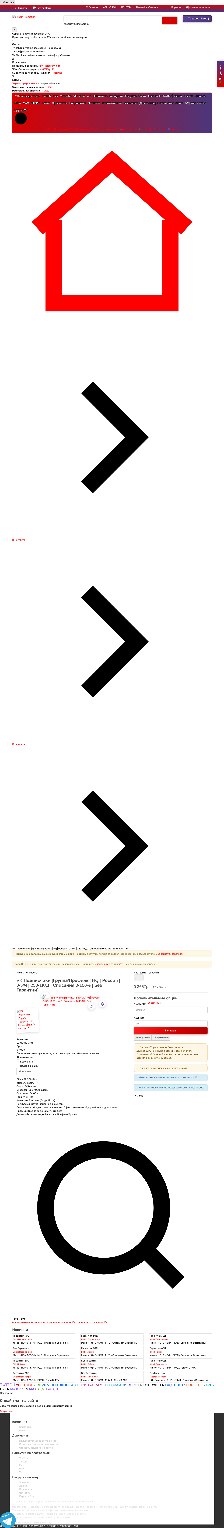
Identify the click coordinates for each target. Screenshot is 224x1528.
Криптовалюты (112, 100)
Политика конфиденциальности (38, 1441)
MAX (26, 100)
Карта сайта (26, 1493)
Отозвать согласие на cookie (36, 1445)
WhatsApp (147, 126)
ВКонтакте (100, 93)
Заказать (171, 1028)
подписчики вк (21, 1319)
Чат (40, 63)
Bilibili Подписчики (22, 1337)
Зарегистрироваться (24, 80)
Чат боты (94, 100)
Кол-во (139, 1015)
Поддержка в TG (63, 126)
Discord (189, 93)
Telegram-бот (52, 63)
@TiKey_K (48, 66)
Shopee (201, 93)
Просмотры (59, 100)
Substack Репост (157, 1374)
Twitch (46, 93)
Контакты (161, 126)
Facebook (154, 93)
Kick (55, 93)
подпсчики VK (99, 1319)
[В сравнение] (140, 975)
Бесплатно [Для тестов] (140, 100)
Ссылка (149, 1001)
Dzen (17, 100)
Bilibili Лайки (87, 1349)
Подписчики (77, 100)
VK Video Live (82, 93)
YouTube (65, 93)
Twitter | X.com (172, 93)
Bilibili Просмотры (158, 1362)
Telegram (130, 93)
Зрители (24, 1479)
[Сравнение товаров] (166, 7)
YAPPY (35, 100)
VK (20, 1469)
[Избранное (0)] (161, 7)
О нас (22, 1428)
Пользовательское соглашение (37, 1438)
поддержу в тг (104, 961)
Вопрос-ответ (130, 126)
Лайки (45, 100)
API (105, 7)
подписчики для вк (60, 1319)
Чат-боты (24, 1490)
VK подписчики (81, 1319)
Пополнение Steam (170, 100)
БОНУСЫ (126, 7)
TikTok (142, 93)
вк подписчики (39, 1319)
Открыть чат (7, 1408)
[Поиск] (170, 19)
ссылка (57, 70)
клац (50, 84)
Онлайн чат (83, 126)
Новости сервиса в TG (106, 126)
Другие (20, 107)
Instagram (116, 93)
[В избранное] (136, 975)
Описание (25, 1068)
